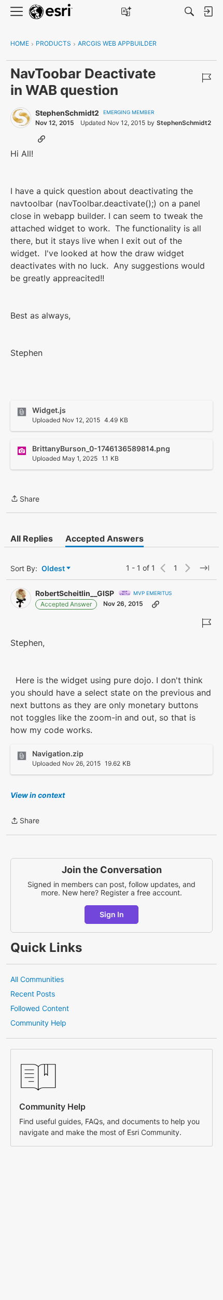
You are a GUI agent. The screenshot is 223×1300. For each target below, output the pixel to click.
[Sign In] (208, 11)
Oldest (53, 569)
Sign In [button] (112, 914)
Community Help (38, 1022)
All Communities (37, 979)
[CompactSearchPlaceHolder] (189, 11)
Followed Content (39, 1008)
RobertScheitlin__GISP (74, 593)
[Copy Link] (41, 138)
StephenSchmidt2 (67, 112)
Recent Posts (32, 993)
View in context (37, 795)
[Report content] (206, 77)
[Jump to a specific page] (204, 568)
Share (24, 499)
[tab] (31, 538)
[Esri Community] (51, 11)
